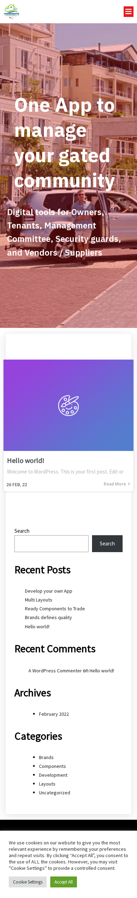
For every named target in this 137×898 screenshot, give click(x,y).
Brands (46, 757)
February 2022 (54, 714)
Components (52, 766)
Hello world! (37, 626)
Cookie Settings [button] (28, 882)
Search (22, 530)
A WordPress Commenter (55, 670)
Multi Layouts (38, 600)
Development (53, 775)
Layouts (47, 784)
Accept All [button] (63, 882)
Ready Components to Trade (55, 608)
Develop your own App (48, 591)
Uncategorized (54, 792)
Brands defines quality (48, 617)
